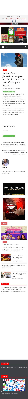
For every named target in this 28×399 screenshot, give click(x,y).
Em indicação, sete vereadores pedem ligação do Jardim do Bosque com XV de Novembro (14, 145)
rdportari (18, 88)
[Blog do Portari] (3, 47)
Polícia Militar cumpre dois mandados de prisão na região (19, 275)
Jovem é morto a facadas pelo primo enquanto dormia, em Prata (18, 257)
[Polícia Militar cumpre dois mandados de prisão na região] (6, 276)
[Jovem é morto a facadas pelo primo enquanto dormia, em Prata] (6, 258)
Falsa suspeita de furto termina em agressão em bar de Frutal (13, 266)
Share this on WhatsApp (9, 91)
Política (5, 69)
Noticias (5, 241)
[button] (4, 30)
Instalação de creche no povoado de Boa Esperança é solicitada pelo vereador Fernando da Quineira (13, 153)
